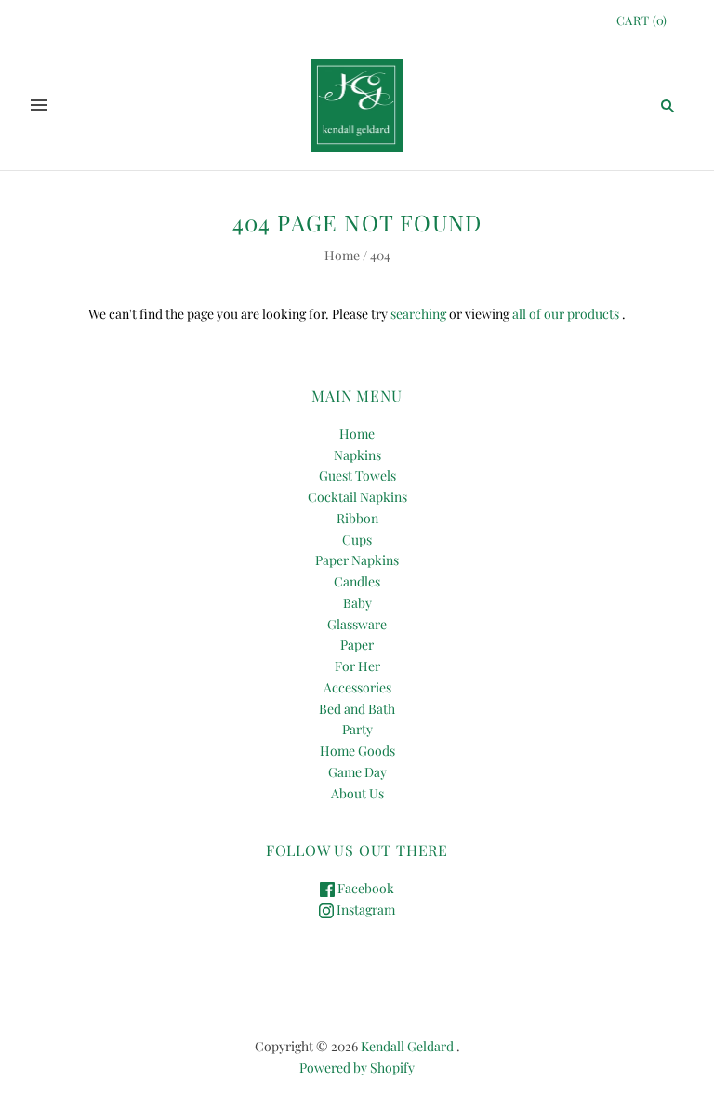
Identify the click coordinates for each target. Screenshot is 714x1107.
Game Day (357, 772)
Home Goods (357, 750)
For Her (357, 666)
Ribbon (357, 518)
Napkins (357, 455)
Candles (357, 581)
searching (418, 314)
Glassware (357, 624)
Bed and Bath (357, 709)
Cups (357, 539)
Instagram (364, 909)
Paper (357, 644)
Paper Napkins (357, 560)
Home (342, 255)
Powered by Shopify (357, 1067)
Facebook (364, 888)
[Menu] (39, 105)
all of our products (565, 314)
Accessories (357, 687)
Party (357, 729)
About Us (357, 793)
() (642, 20)
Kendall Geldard (407, 1046)
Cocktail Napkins (357, 497)
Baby (357, 603)
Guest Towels (357, 475)
